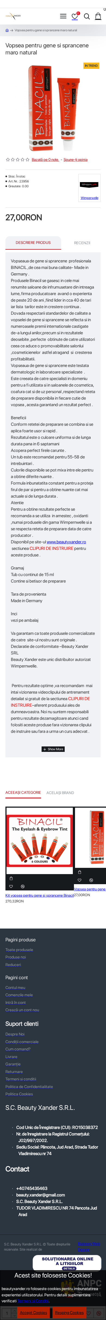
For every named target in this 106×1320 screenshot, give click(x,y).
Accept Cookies (33, 1312)
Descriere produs (33, 242)
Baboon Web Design (89, 1246)
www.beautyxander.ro (66, 541)
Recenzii (82, 243)
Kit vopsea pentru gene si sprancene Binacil (39, 895)
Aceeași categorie (23, 792)
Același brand (60, 793)
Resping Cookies (69, 1312)
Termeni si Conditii (33, 1300)
